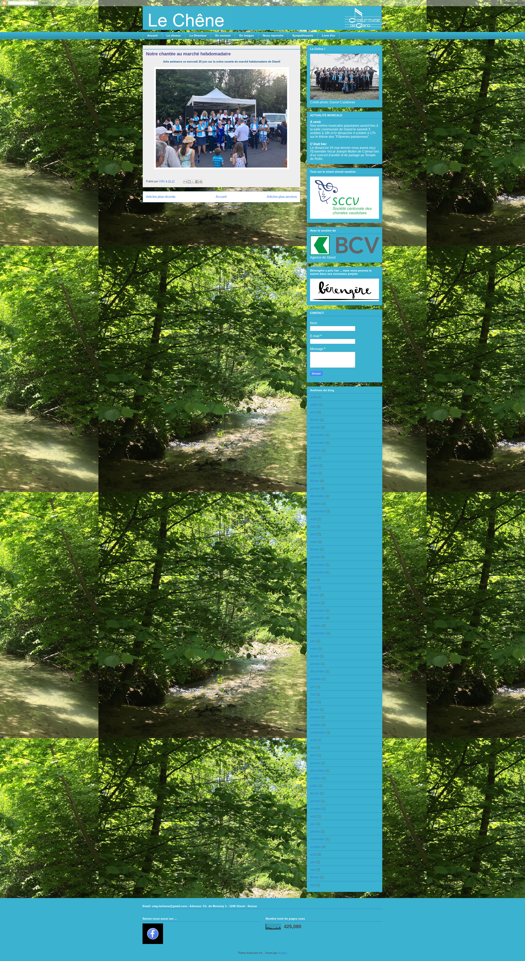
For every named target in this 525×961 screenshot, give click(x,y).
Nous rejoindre (273, 35)
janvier (315, 427)
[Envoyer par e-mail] (185, 182)
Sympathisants (302, 35)
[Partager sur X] (193, 182)
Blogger (282, 952)
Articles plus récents (160, 196)
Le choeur (174, 35)
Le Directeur (198, 35)
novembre (317, 443)
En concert (223, 35)
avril (313, 412)
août (313, 397)
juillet (314, 404)
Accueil (152, 35)
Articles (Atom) (230, 207)
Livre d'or (328, 35)
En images (246, 35)
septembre (317, 511)
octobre (315, 450)
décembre (317, 435)
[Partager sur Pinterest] (201, 182)
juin (312, 641)
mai (312, 526)
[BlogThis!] (189, 182)
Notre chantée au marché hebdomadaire (188, 53)
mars (313, 473)
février (314, 420)
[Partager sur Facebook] (197, 182)
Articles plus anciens (282, 196)
